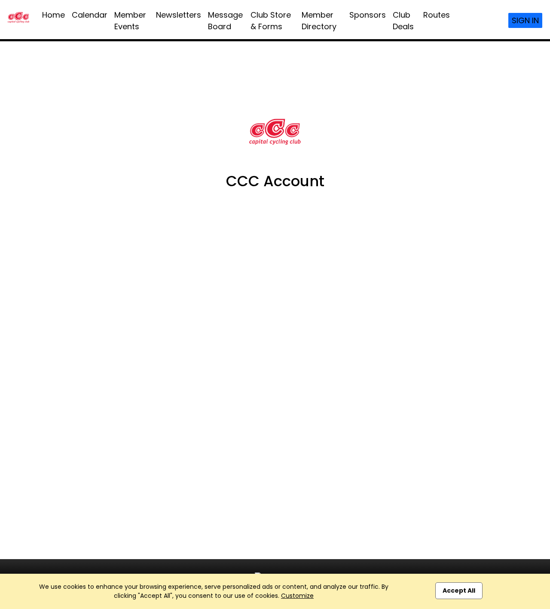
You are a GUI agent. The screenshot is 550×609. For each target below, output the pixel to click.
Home (53, 14)
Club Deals (403, 20)
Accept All (459, 590)
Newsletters (178, 14)
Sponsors (367, 14)
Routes (436, 14)
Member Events (130, 20)
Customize (297, 595)
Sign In (525, 20)
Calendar (89, 14)
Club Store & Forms (271, 20)
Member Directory (319, 20)
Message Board (225, 20)
